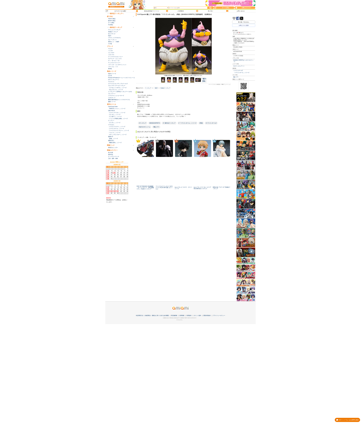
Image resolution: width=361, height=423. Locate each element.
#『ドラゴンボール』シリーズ (187, 123)
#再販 (201, 123)
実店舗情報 (174, 315)
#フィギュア (142, 123)
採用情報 (181, 315)
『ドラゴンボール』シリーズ (241, 72)
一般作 (156, 88)
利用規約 (189, 315)
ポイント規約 (197, 315)
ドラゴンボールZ (238, 70)
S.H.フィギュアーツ (238, 66)
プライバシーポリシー (219, 315)
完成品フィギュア (165, 88)
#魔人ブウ (156, 127)
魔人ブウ (235, 77)
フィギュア (148, 88)
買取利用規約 (207, 315)
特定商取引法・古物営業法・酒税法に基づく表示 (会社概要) (152, 315)
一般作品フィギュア (115, 27)
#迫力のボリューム (144, 127)
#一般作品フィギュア (169, 123)
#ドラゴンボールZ (211, 123)
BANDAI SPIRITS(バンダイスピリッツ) (243, 60)
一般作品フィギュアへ (116, 13)
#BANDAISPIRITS (154, 123)
